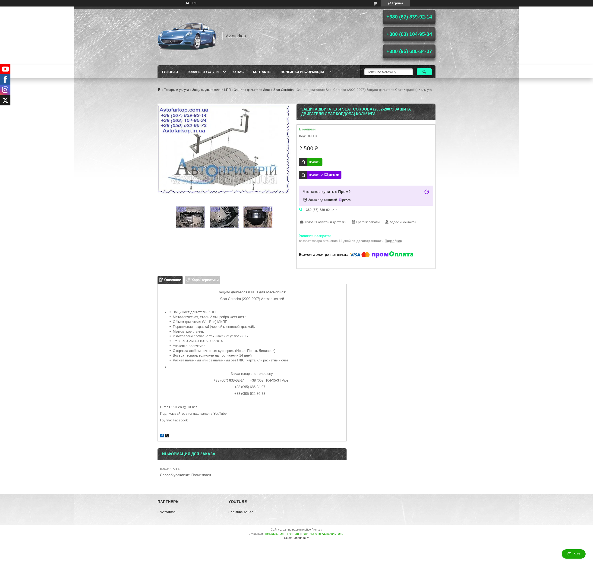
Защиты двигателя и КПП (211, 90)
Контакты (262, 72)
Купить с (316, 175)
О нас (238, 72)
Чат (577, 554)
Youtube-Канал (242, 512)
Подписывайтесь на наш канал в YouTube (193, 413)
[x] (167, 436)
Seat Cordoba (283, 90)
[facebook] (162, 436)
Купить (314, 162)
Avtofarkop (168, 512)
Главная (170, 72)
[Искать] (424, 71)
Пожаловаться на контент (282, 533)
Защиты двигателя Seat (252, 90)
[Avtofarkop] (188, 36)
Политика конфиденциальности (322, 533)
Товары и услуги (203, 72)
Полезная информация (302, 72)
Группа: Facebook (174, 420)
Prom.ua (317, 529)
